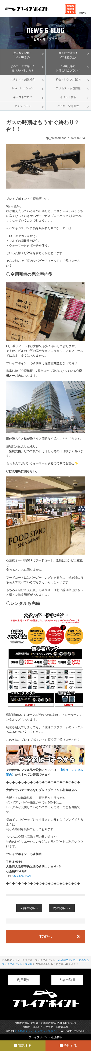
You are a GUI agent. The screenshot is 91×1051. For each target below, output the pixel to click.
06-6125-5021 (22, 875)
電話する (24, 1045)
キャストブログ (22, 97)
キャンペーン (23, 106)
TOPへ (45, 936)
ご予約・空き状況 (68, 106)
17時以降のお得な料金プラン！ (68, 68)
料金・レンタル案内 (68, 79)
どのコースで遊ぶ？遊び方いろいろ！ (22, 68)
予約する (70, 1045)
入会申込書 (67, 980)
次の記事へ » (61, 908)
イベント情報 (68, 97)
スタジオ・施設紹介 (22, 79)
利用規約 (23, 980)
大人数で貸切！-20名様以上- (68, 55)
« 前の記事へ (29, 908)
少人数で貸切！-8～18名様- (22, 55)
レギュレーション (23, 88)
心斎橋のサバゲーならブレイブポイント (38, 1031)
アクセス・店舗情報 (68, 88)
